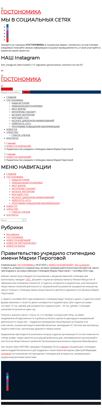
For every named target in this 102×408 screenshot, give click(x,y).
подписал (6, 353)
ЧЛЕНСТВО (12, 132)
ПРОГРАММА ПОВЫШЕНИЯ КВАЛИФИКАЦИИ (36, 126)
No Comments (82, 264)
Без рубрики (12, 234)
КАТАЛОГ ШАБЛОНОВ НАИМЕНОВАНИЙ (33, 120)
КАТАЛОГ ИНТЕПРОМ (23, 114)
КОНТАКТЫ (12, 138)
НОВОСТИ (11, 129)
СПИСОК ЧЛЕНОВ (21, 135)
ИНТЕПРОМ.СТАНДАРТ (24, 111)
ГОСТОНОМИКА (14, 100)
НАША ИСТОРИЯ (20, 103)
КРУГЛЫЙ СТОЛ (20, 117)
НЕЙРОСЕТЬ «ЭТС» (21, 123)
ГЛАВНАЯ (11, 97)
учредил (64, 346)
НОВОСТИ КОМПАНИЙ (18, 146)
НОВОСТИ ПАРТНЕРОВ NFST (21, 243)
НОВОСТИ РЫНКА (15, 246)
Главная (10, 143)
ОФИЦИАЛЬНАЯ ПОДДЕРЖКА (27, 106)
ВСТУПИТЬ (7, 89)
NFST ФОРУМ (19, 108)
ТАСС (28, 279)
